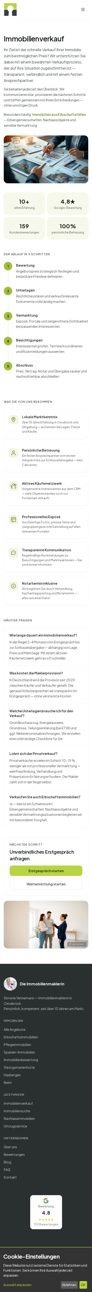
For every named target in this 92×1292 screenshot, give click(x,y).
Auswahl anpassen (17, 1285)
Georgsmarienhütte (19, 1067)
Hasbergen (12, 1075)
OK (83, 1285)
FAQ (7, 1169)
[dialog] (46, 1270)
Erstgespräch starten (46, 871)
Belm (8, 1082)
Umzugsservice (15, 1126)
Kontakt (10, 1177)
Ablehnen (69, 1285)
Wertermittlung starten (46, 884)
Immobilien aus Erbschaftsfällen (59, 114)
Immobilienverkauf (18, 1103)
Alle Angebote (14, 1029)
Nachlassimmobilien (19, 1118)
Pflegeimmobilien (17, 1044)
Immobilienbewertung (21, 1060)
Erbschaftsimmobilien (21, 1037)
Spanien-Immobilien (19, 1052)
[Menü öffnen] (83, 9)
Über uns (10, 1147)
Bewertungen (14, 1154)
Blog (7, 1162)
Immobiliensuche (17, 1111)
